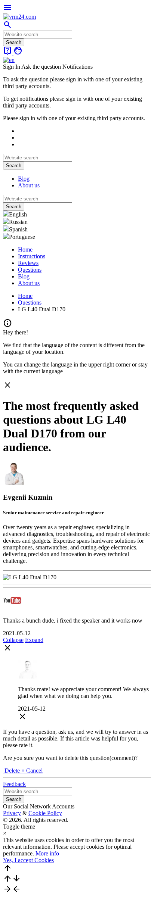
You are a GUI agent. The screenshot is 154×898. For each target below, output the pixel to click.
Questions (29, 269)
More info (47, 853)
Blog (24, 178)
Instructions (31, 256)
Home (25, 249)
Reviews (28, 263)
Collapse (13, 640)
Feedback (14, 784)
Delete (12, 770)
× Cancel (32, 770)
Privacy (12, 813)
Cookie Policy (45, 813)
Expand (34, 640)
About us (29, 185)
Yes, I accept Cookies (28, 860)
